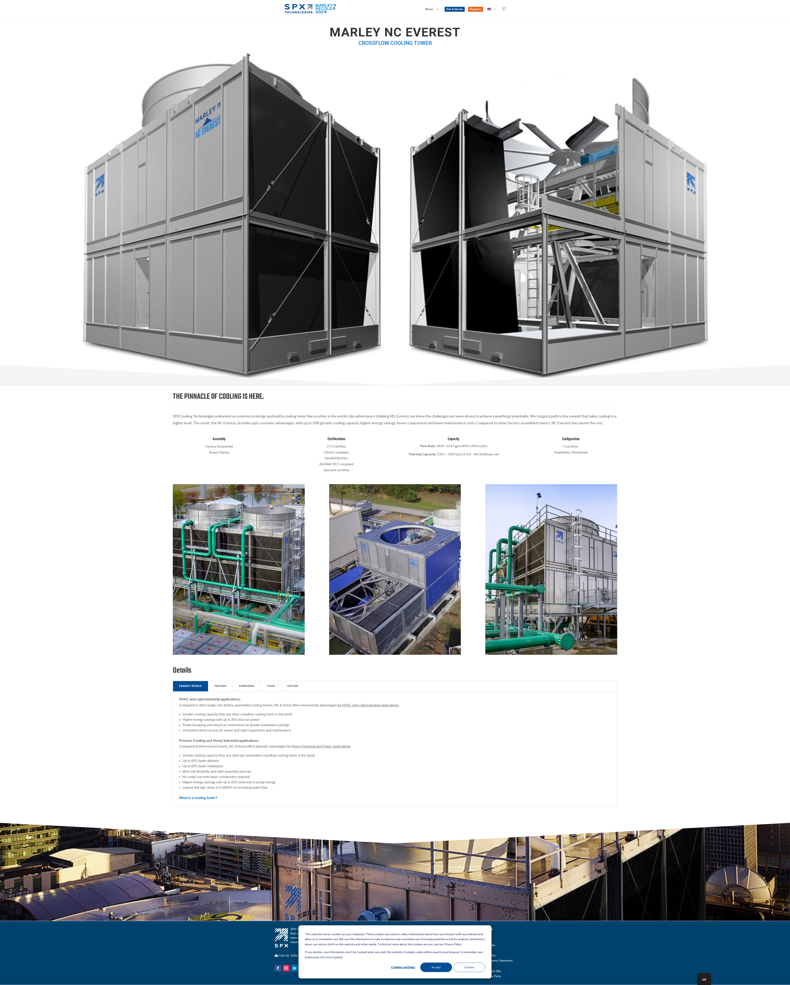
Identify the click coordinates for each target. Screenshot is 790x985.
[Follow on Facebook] (278, 968)
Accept (436, 967)
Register (475, 9)
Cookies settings (403, 967)
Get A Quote (454, 9)
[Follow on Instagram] (286, 968)
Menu (429, 9)
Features (220, 686)
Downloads (247, 686)
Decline (469, 967)
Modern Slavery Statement (495, 960)
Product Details (190, 686)
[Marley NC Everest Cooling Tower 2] (395, 653)
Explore (292, 686)
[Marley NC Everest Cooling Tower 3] (551, 653)
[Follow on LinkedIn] (294, 968)
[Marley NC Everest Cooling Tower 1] (239, 653)
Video (271, 686)
